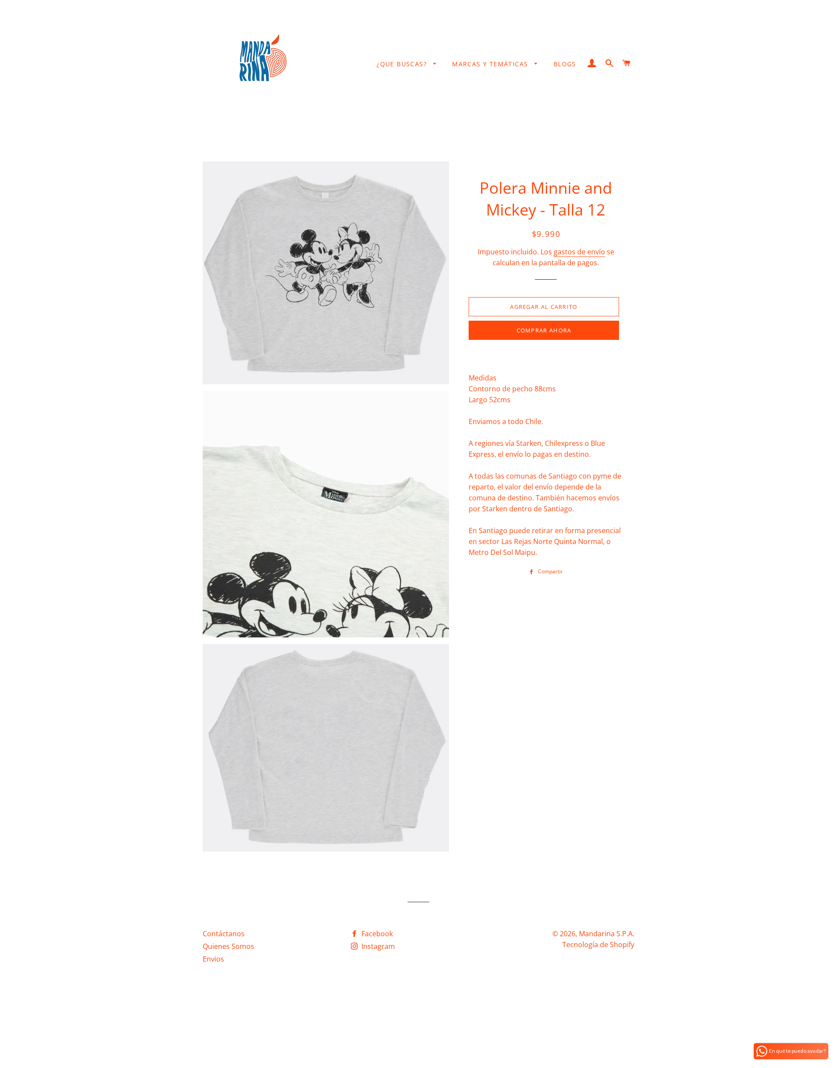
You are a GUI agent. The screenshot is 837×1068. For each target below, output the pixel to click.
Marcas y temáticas (491, 64)
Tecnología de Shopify (598, 944)
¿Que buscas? (403, 64)
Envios (213, 959)
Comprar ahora (544, 330)
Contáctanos (224, 933)
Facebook (376, 933)
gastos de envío (579, 252)
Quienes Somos (228, 946)
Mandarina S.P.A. (606, 933)
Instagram (377, 946)
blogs (565, 64)
